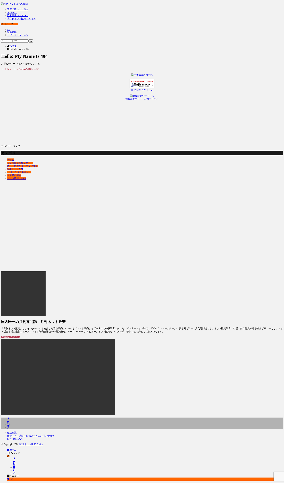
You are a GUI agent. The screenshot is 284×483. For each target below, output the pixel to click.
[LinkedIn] (14, 470)
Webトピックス (15, 169)
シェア (16, 453)
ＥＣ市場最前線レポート (20, 163)
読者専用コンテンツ (17, 15)
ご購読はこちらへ (10, 337)
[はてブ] (14, 464)
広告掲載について (16, 439)
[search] (31, 41)
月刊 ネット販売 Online (31, 444)
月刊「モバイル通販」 (19, 172)
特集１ (10, 159)
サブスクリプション (17, 35)
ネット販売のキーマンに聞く (22, 166)
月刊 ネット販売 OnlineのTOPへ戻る (20, 69)
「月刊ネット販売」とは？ (21, 18)
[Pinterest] (14, 473)
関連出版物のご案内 (17, 9)
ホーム (13, 449)
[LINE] (14, 467)
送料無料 (12, 32)
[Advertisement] (90, 121)
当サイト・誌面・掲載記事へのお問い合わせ (30, 435)
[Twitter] (14, 461)
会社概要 (12, 432)
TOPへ (12, 479)
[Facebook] (14, 459)
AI (8, 29)
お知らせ (12, 12)
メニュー (14, 476)
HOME (13, 46)
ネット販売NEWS (16, 178)
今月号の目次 (14, 175)
